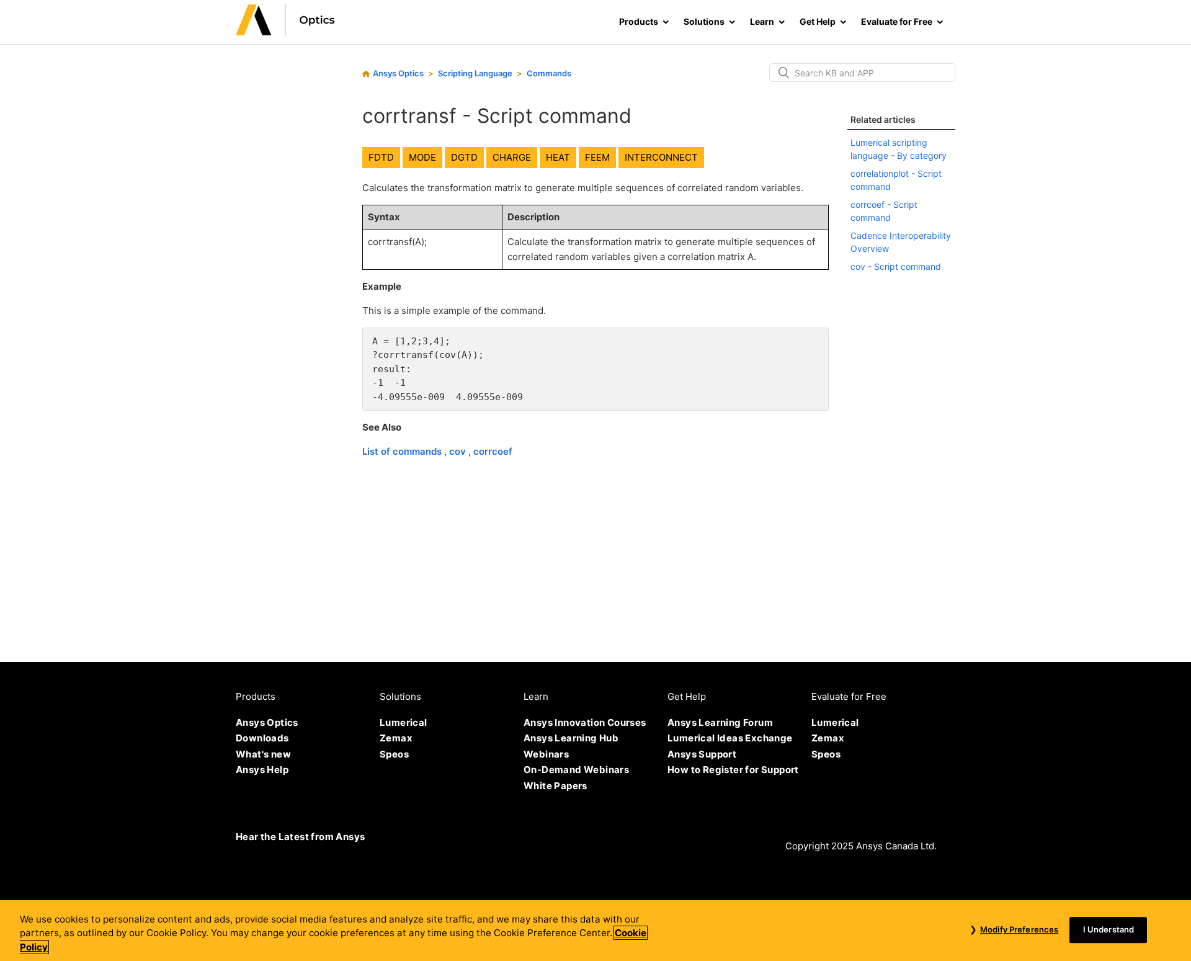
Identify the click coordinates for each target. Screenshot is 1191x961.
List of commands (403, 451)
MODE (422, 157)
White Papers (555, 786)
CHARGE (512, 157)
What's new (263, 754)
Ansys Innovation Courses (585, 722)
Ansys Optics (398, 73)
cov (458, 451)
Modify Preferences (1019, 929)
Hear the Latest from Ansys (300, 837)
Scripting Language (475, 73)
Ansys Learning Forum (720, 722)
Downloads (262, 738)
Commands (549, 73)
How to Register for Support (733, 770)
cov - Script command (895, 266)
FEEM (597, 157)
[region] (595, 930)
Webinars (546, 754)
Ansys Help (262, 770)
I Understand (1109, 929)
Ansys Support (701, 754)
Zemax (396, 738)
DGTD (464, 157)
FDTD (381, 157)
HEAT (558, 157)
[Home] (285, 32)
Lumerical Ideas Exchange (730, 738)
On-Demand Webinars (576, 770)
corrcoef (492, 451)
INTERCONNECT (661, 157)
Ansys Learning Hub (571, 738)
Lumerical (403, 722)
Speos (394, 754)
